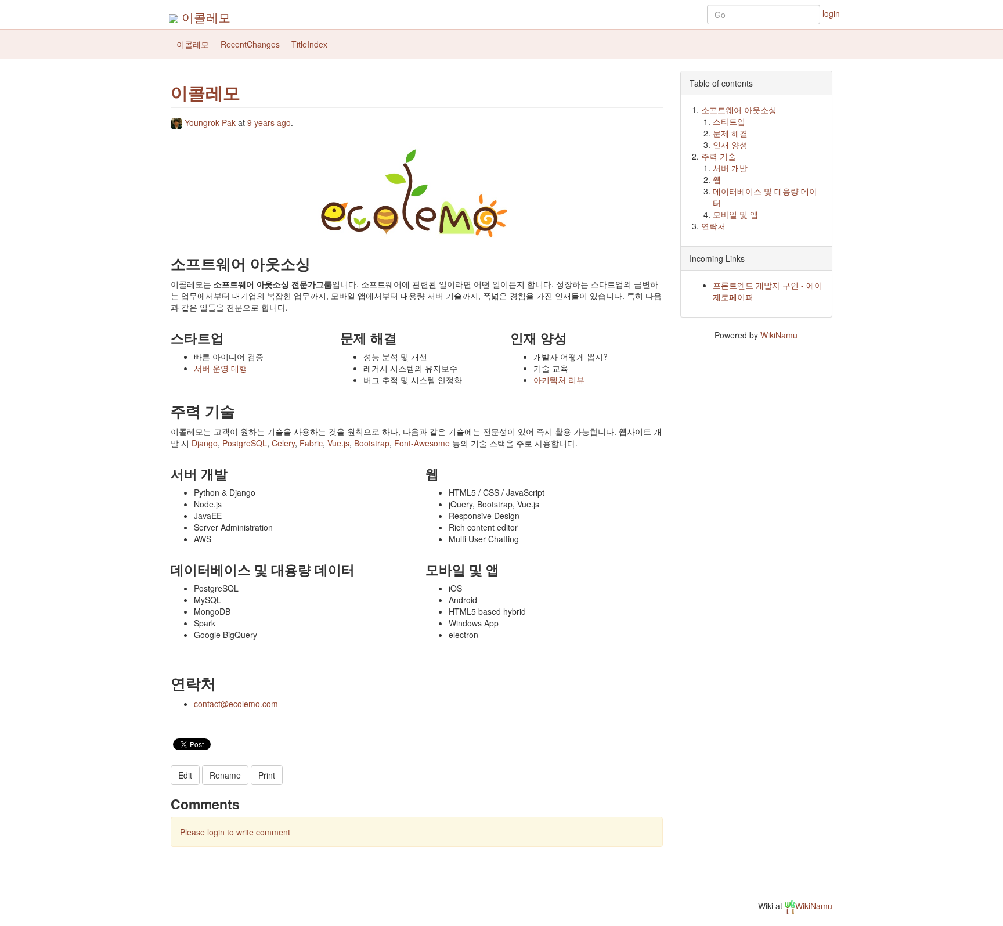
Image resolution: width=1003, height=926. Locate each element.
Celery (283, 443)
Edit (185, 775)
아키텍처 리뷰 (559, 379)
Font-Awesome (422, 443)
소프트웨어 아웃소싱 (739, 110)
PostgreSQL (244, 443)
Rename (225, 775)
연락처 (713, 226)
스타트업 (729, 121)
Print (266, 775)
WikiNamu (779, 335)
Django (205, 443)
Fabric (311, 443)
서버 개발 (730, 168)
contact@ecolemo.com (236, 703)
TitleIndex (309, 44)
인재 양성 (730, 144)
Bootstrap (371, 443)
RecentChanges (250, 44)
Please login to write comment (235, 832)
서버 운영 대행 (220, 368)
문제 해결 (730, 133)
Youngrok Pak (210, 122)
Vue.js (338, 443)
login (831, 13)
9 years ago (269, 122)
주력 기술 (718, 156)
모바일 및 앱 (735, 214)
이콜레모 (206, 17)
